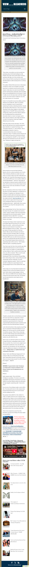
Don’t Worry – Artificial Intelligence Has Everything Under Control (14, 34)
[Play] (4, 456)
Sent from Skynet (17, 198)
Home (2, 12)
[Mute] (22, 456)
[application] (14, 451)
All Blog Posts (17, 36)
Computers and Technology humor (11, 38)
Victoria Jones (17, 565)
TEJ (5, 36)
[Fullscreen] (24, 456)
